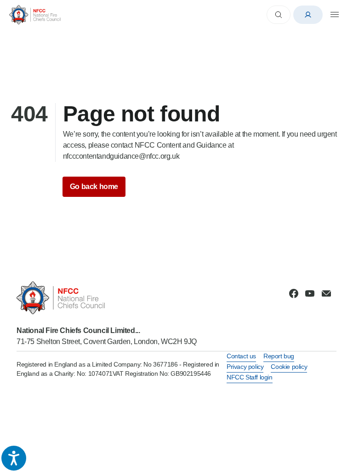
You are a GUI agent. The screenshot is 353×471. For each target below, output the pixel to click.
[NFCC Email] (326, 293)
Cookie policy (289, 366)
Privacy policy (245, 366)
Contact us (241, 356)
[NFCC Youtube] (309, 293)
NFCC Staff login (250, 377)
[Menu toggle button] (334, 15)
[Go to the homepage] (35, 14)
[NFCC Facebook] (293, 293)
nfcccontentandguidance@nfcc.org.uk (121, 156)
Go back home (94, 186)
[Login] (308, 15)
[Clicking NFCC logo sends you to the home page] (107, 297)
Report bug (278, 356)
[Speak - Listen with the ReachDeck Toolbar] (13, 458)
